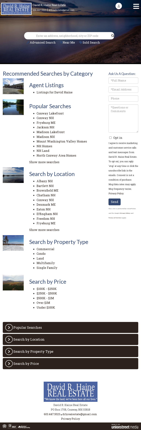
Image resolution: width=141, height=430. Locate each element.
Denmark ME (46, 203)
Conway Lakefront (50, 112)
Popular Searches (27, 326)
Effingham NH (47, 213)
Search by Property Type (33, 350)
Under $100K (46, 306)
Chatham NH (46, 194)
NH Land (43, 149)
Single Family (47, 266)
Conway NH (45, 117)
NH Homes (44, 145)
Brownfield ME (47, 189)
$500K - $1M (45, 297)
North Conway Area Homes (56, 154)
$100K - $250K (47, 288)
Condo (41, 252)
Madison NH (46, 136)
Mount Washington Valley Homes (62, 140)
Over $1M (43, 301)
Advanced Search (43, 41)
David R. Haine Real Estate (49, 5)
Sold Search (91, 41)
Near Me (69, 41)
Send (114, 201)
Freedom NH (46, 217)
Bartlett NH (45, 185)
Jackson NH (45, 126)
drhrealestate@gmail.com (61, 10)
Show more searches (44, 161)
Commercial (45, 248)
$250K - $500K (47, 292)
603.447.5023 (39, 10)
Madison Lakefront (51, 131)
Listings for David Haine (55, 91)
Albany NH (45, 180)
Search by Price (26, 362)
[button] (112, 34)
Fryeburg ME (46, 121)
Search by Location (29, 338)
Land (40, 257)
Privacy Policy (116, 192)
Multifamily (46, 262)
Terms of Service (115, 217)
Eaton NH (43, 208)
